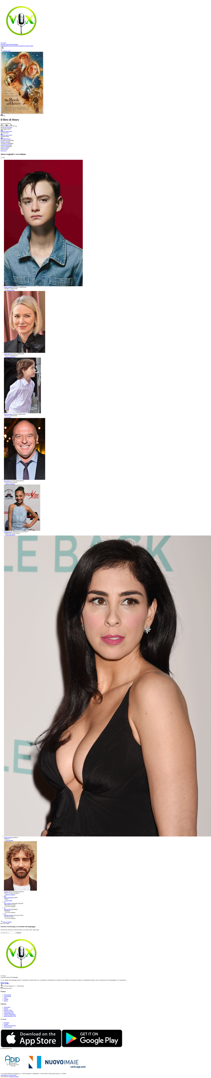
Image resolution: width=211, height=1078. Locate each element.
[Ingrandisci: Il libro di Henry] (22, 83)
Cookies (3, 1075)
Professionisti (4, 46)
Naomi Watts (7, 354)
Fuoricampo (20, 46)
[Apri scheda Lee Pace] (20, 890)
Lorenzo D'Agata (9, 290)
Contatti (31, 46)
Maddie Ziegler (8, 531)
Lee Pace (6, 891)
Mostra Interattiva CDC (10, 1016)
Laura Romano (9, 840)
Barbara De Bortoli (10, 357)
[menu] (2, 48)
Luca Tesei (8, 417)
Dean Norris (7, 480)
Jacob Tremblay (8, 414)
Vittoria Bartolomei (10, 534)
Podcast (6, 1008)
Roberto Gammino (10, 894)
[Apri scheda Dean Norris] (24, 479)
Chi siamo (26, 46)
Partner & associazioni (10, 1025)
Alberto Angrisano (10, 483)
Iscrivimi (19, 932)
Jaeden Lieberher (8, 287)
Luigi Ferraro (8, 900)
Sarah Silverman (8, 837)
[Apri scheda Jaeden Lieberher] (43, 285)
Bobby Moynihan (8, 897)
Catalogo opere (7, 51)
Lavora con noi (8, 1027)
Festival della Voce (9, 1013)
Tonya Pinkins (7, 903)
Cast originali (7, 996)
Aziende (15, 46)
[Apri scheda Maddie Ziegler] (22, 530)
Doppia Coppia (8, 1010)
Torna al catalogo (7, 922)
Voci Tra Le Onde (8, 1011)
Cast (9, 46)
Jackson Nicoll (8, 909)
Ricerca (6, 1000)
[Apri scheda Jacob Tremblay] (22, 413)
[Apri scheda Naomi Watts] (24, 352)
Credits (14, 1075)
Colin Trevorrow (8, 127)
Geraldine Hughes (8, 915)
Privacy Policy (9, 1075)
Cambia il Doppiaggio (9, 1014)
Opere (11, 46)
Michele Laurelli (14, 1076)
